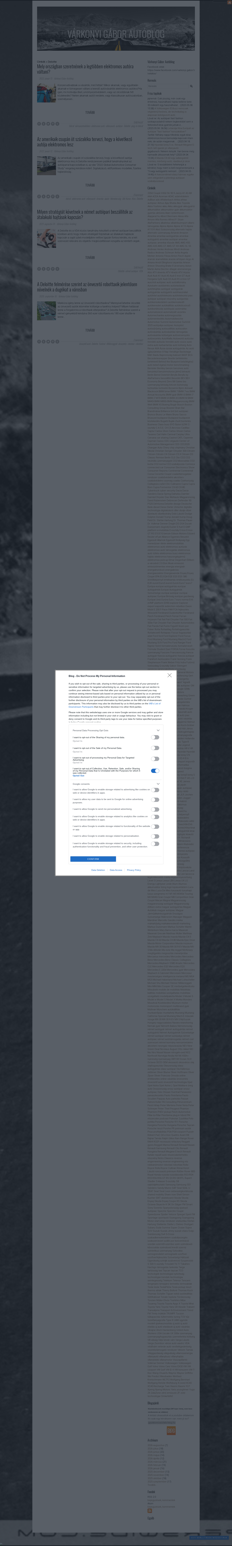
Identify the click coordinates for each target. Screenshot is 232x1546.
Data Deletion (98, 870)
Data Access (116, 870)
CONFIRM (93, 859)
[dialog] (116, 773)
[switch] (155, 737)
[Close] (171, 676)
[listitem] (116, 730)
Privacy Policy (134, 870)
